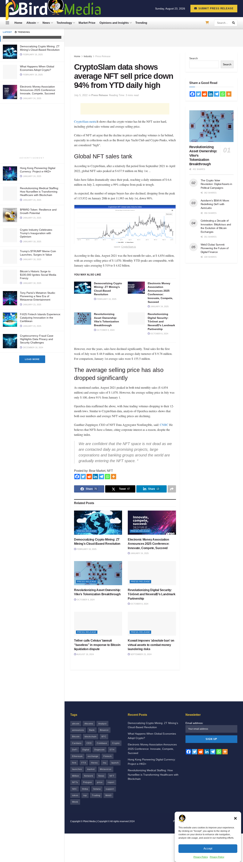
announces (78, 730)
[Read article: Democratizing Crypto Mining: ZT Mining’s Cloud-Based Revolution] (82, 288)
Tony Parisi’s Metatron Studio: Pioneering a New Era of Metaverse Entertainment (38, 296)
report (111, 782)
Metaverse (105, 769)
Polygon (87, 782)
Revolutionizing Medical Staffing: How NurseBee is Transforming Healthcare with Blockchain (39, 192)
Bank (92, 730)
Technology (64, 22)
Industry (88, 56)
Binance (104, 730)
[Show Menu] (7, 22)
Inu (104, 763)
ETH (112, 749)
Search (193, 58)
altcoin (75, 723)
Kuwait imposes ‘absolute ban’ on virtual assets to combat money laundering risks (151, 645)
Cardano (76, 743)
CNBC (164, 425)
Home (18, 22)
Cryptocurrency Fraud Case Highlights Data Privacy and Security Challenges (36, 339)
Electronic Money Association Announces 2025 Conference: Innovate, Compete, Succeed (38, 90)
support (110, 789)
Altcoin (31, 22)
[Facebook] (77, 476)
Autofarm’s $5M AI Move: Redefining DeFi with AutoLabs (215, 204)
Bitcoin (76, 736)
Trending (141, 22)
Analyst (102, 723)
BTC (104, 736)
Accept (208, 848)
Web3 (108, 795)
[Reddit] (89, 476)
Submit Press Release (215, 8)
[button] (235, 818)
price (100, 782)
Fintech (107, 756)
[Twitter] (83, 476)
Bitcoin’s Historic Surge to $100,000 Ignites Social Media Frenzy (38, 275)
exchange (93, 756)
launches (77, 769)
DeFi (74, 749)
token (75, 795)
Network (88, 776)
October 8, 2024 (159, 333)
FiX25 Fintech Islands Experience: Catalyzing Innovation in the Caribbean (40, 318)
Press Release (102, 56)
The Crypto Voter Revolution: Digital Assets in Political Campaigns (216, 184)
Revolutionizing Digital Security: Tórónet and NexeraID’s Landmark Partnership (161, 321)
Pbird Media (89, 821)
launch (115, 763)
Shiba (85, 789)
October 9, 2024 (105, 330)
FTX (83, 763)
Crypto (116, 743)
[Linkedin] (95, 476)
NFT (112, 776)
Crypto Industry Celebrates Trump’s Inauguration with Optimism (36, 233)
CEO (89, 743)
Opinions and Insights (114, 22)
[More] (113, 476)
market (91, 769)
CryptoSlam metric (85, 121)
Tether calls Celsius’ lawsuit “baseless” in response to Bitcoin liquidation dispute (97, 645)
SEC (74, 789)
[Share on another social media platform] (172, 489)
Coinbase (102, 743)
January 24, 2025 (159, 306)
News (46, 22)
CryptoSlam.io (128, 246)
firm (74, 763)
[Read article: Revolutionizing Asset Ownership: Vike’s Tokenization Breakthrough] (82, 318)
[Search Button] (233, 22)
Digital (85, 749)
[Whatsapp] (107, 476)
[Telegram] (101, 476)
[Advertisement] (32, 130)
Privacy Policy (200, 857)
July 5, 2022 (81, 95)
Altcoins (88, 723)
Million (75, 776)
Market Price (87, 22)
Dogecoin (99, 749)
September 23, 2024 (140, 654)
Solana (97, 789)
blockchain (90, 736)
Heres (94, 763)
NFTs (75, 782)
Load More (32, 359)
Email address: (194, 723)
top (85, 795)
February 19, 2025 (106, 299)
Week (75, 802)
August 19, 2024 (85, 654)
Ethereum (77, 756)
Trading (96, 795)
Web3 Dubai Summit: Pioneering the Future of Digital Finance (215, 248)
